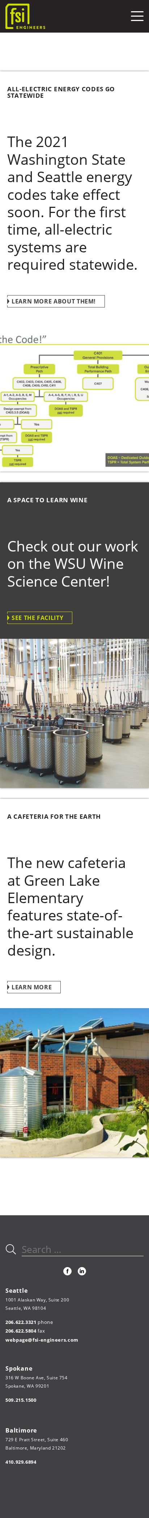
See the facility (37, 618)
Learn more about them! (54, 301)
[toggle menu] (137, 16)
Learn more (32, 987)
